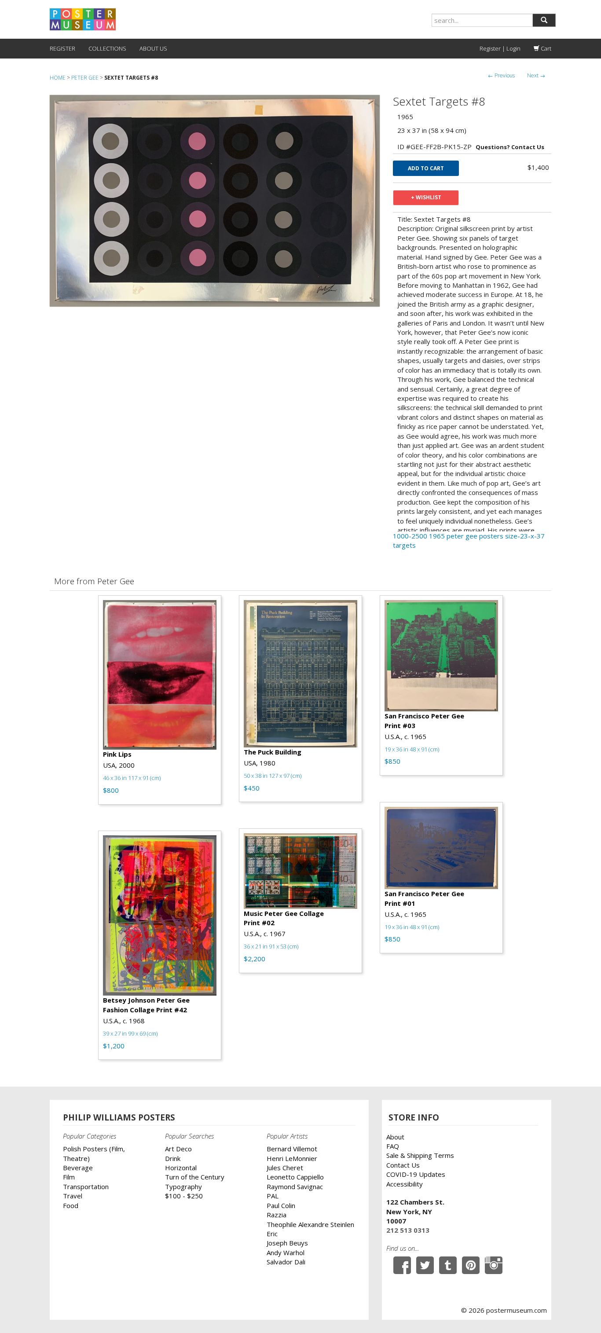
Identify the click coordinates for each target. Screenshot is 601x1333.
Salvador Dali (286, 1261)
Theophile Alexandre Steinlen (310, 1224)
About (395, 1136)
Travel (72, 1195)
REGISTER (62, 48)
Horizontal (181, 1167)
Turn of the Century (194, 1176)
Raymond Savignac (295, 1186)
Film (69, 1176)
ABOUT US (153, 48)
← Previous (501, 75)
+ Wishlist (426, 197)
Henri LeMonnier (292, 1158)
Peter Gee (85, 77)
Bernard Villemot (292, 1148)
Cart (545, 48)
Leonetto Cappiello (295, 1176)
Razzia (276, 1214)
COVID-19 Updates (415, 1174)
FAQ (392, 1146)
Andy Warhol (285, 1252)
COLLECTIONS (107, 48)
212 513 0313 (407, 1230)
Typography (183, 1186)
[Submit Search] (544, 20)
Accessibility (404, 1183)
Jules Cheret (285, 1167)
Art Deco (178, 1148)
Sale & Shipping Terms (420, 1155)
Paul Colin (281, 1205)
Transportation (86, 1186)
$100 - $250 (184, 1195)
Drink (172, 1158)
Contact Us (403, 1165)
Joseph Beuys (287, 1242)
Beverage (78, 1167)
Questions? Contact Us (510, 147)
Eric (272, 1233)
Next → (536, 75)
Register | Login (500, 48)
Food (70, 1205)
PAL (273, 1195)
